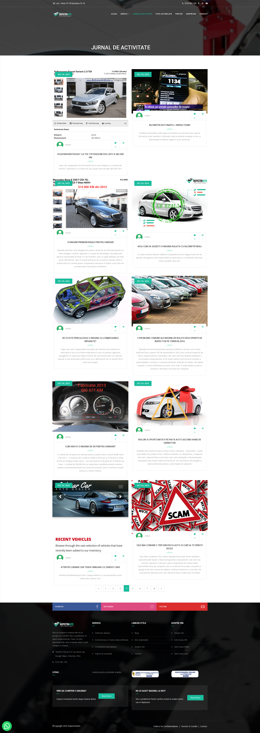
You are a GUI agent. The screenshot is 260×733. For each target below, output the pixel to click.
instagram (108, 606)
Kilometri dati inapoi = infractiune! (169, 125)
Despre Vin (179, 633)
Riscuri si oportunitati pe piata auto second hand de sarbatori (169, 441)
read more (106, 696)
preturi (179, 14)
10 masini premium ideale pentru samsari (90, 242)
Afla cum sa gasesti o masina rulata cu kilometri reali (170, 246)
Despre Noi (191, 14)
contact (203, 14)
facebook (59, 606)
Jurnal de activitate (142, 14)
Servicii (124, 14)
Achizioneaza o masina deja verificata (111, 640)
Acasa (114, 14)
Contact (138, 653)
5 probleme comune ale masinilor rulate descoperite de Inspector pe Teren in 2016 (169, 339)
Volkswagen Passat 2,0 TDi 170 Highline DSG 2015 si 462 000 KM (90, 156)
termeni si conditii (189, 726)
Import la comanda (103, 653)
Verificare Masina (102, 633)
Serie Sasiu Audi (181, 653)
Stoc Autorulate (164, 14)
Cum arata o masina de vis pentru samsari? (90, 446)
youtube (163, 606)
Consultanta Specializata (105, 646)
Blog (136, 633)
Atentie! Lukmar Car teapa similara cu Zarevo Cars (90, 567)
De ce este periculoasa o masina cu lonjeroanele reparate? (90, 339)
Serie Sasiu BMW (181, 646)
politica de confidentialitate (166, 726)
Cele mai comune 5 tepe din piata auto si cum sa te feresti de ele (169, 547)
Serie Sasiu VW (180, 640)
